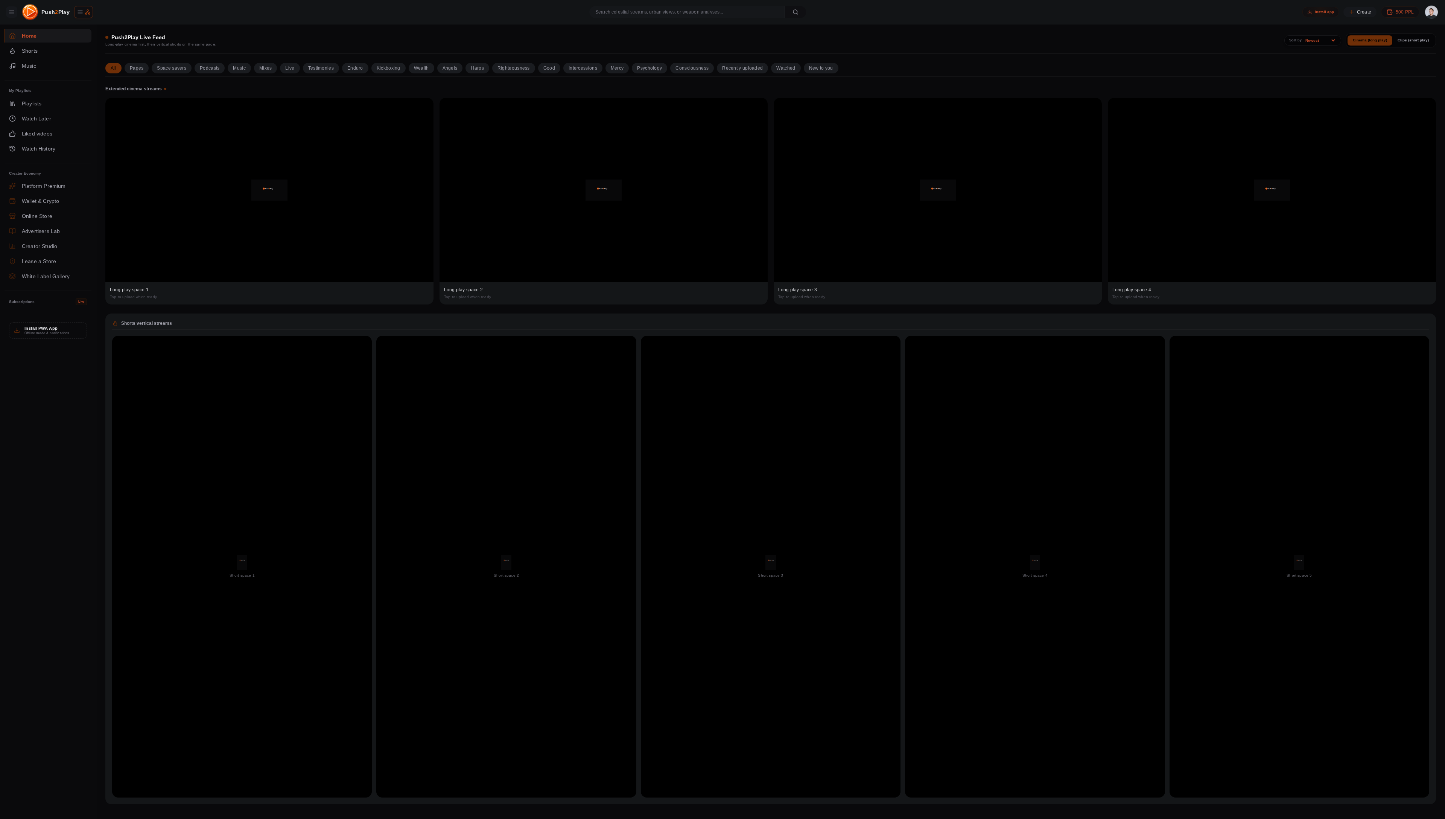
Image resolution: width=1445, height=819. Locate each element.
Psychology (649, 68)
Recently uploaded (742, 68)
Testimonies (321, 68)
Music (239, 68)
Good (549, 68)
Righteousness (513, 68)
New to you (821, 68)
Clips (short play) (1413, 40)
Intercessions (583, 68)
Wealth (421, 68)
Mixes (265, 68)
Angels (450, 68)
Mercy (617, 68)
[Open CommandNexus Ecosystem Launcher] (83, 12)
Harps (477, 68)
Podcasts (209, 68)
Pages (137, 68)
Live (289, 68)
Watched (785, 68)
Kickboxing (388, 68)
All (113, 68)
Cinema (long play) (1370, 40)
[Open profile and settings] (1431, 12)
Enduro (355, 68)
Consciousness (692, 68)
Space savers (171, 68)
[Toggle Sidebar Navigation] (11, 12)
